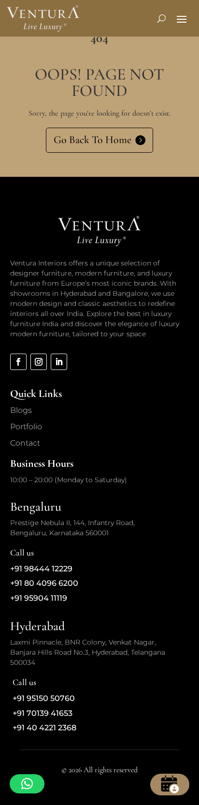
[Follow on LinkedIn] (59, 362)
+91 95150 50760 (44, 698)
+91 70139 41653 (42, 713)
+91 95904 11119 (38, 598)
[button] (27, 783)
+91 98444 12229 (41, 568)
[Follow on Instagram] (38, 362)
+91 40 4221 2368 (44, 727)
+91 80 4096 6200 (44, 583)
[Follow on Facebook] (18, 362)
